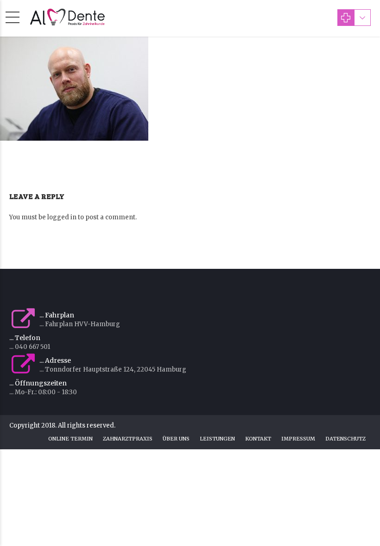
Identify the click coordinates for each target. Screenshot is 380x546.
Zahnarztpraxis (127, 438)
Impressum (298, 438)
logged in (61, 217)
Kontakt (258, 438)
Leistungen (217, 438)
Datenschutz (345, 438)
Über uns (176, 438)
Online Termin (70, 438)
